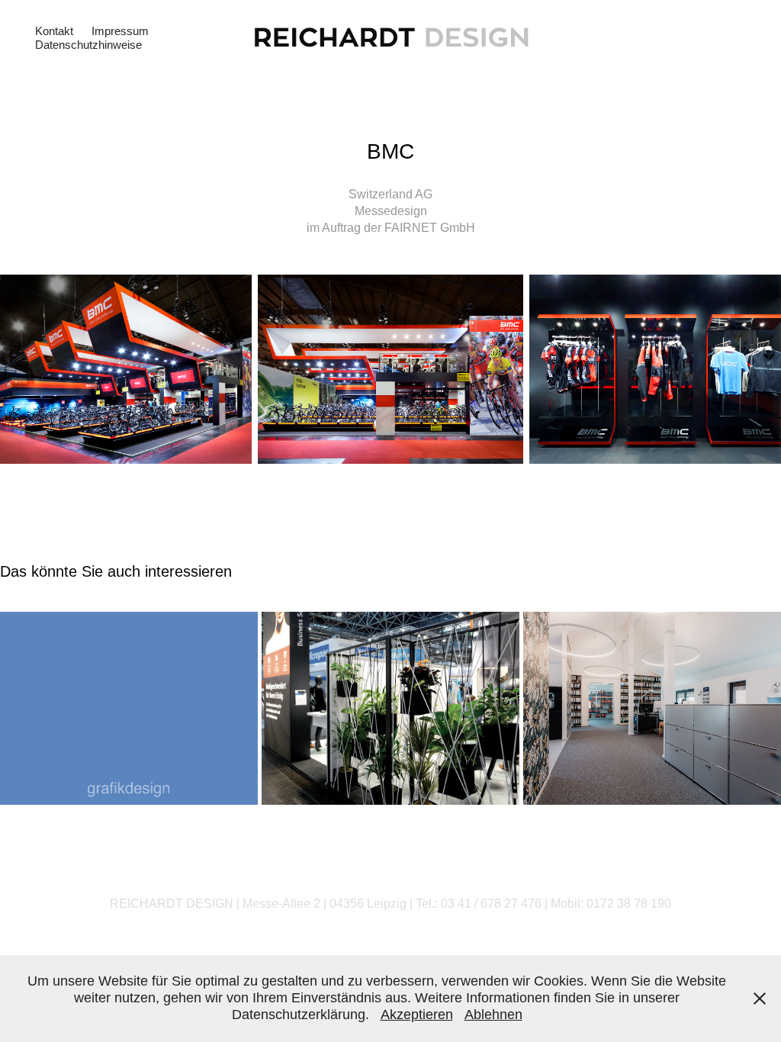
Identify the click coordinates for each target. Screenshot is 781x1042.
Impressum (120, 30)
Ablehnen (493, 1014)
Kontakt (54, 30)
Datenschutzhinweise (88, 44)
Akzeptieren (417, 1014)
